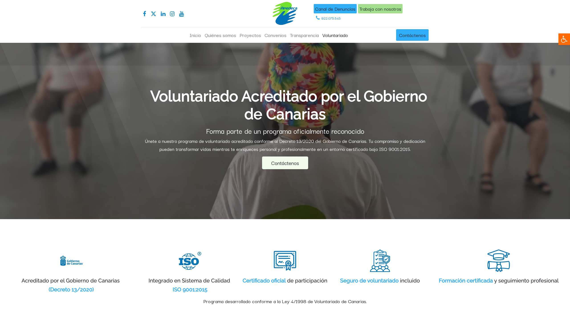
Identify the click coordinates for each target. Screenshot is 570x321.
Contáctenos (412, 35)
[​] (144, 14)
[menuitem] (195, 35)
